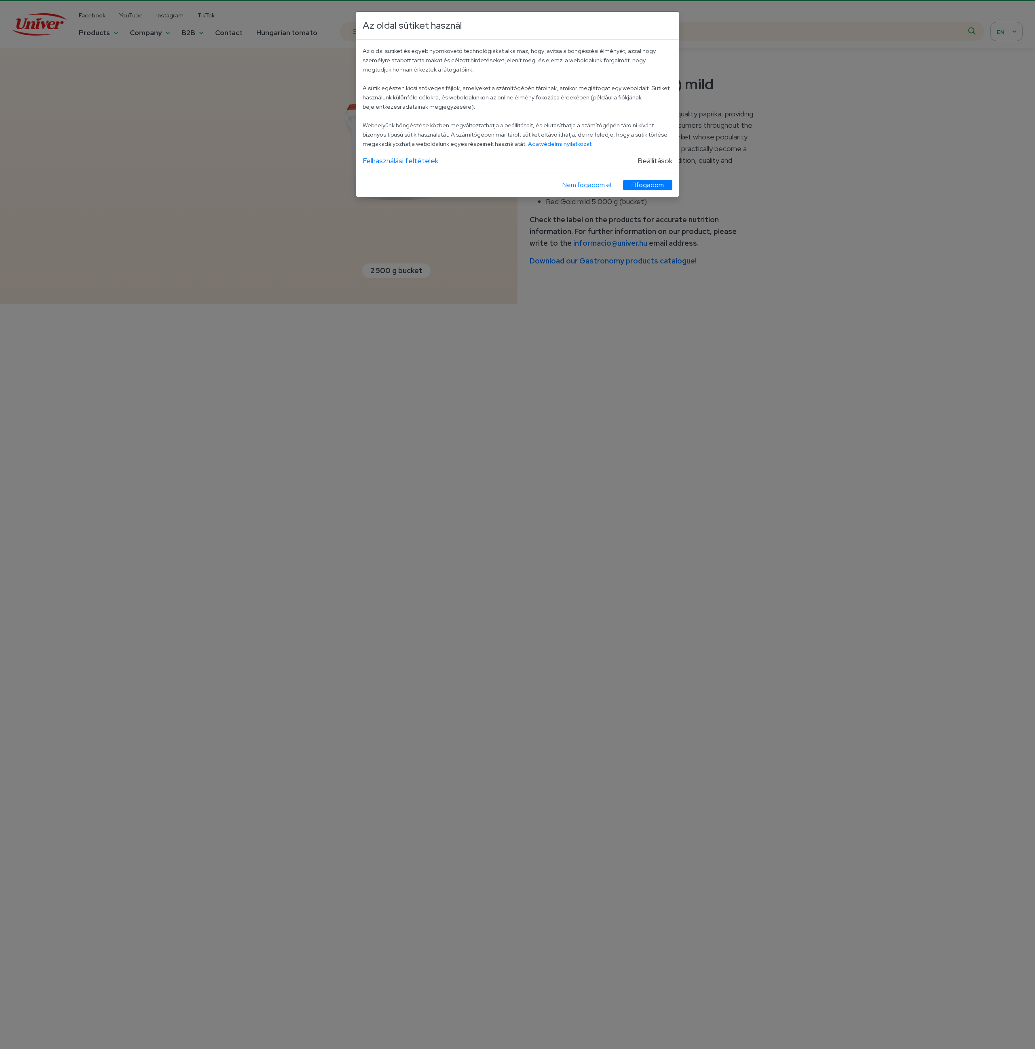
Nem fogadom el (586, 185)
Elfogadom (648, 185)
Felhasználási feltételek (400, 160)
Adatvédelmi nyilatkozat (559, 143)
